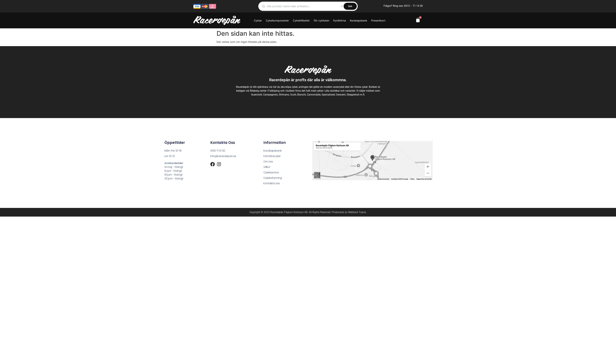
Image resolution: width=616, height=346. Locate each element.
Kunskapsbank (358, 20)
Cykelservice (271, 172)
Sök (350, 6)
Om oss (268, 161)
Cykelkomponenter (277, 20)
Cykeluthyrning (272, 178)
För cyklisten (321, 20)
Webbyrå (353, 212)
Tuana (362, 212)
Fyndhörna (339, 20)
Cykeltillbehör (301, 20)
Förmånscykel (271, 156)
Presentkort (378, 20)
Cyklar (258, 20)
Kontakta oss (271, 183)
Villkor (266, 167)
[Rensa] (341, 6)
